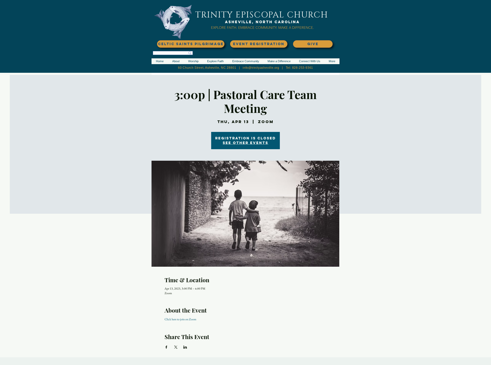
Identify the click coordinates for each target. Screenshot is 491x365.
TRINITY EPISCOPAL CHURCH (261, 15)
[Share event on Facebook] (166, 347)
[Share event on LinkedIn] (185, 347)
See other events (245, 143)
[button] (176, 61)
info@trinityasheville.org (261, 67)
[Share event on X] (176, 347)
